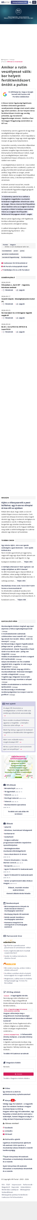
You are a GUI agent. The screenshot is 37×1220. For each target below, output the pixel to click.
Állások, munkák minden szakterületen (18, 889)
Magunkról (6, 1187)
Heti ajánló (11, 704)
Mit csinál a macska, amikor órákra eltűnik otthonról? (17, 969)
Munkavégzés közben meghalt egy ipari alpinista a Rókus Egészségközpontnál (17, 628)
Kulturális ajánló (12, 1139)
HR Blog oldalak (13, 992)
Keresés (6, 1067)
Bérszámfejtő (13, 788)
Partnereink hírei (14, 936)
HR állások (11, 785)
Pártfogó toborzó (15, 798)
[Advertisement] (18, 416)
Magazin (13, 245)
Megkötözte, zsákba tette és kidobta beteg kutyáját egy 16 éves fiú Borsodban (18, 981)
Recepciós (12, 866)
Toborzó (11, 795)
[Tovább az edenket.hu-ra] (18, 941)
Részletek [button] (9, 290)
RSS (3, 1184)
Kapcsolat (15, 1187)
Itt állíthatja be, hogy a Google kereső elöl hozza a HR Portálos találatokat (20, 94)
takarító (7, 827)
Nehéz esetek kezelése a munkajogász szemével (14, 918)
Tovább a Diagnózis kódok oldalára (16, 1078)
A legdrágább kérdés (19, 996)
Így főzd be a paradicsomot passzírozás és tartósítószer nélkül (17, 946)
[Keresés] (30, 2)
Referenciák (27, 1184)
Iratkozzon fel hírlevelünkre (12, 1197)
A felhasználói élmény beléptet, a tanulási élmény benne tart (17, 1036)
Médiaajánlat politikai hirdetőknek (15, 1195)
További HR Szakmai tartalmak (16, 1053)
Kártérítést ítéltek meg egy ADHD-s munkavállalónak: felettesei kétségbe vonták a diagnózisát (17, 671)
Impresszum (16, 1184)
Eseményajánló (8, 277)
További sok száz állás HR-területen (18, 812)
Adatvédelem (26, 1187)
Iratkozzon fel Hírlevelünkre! (15, 263)
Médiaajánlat (25, 1190)
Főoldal (5, 245)
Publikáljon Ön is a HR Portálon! (16, 270)
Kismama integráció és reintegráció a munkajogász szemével (15, 924)
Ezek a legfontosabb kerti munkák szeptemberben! (17, 952)
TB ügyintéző (13, 792)
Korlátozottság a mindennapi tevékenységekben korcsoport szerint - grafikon (17, 692)
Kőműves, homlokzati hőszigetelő (18, 830)
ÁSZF (8, 1184)
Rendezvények (12, 903)
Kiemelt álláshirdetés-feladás (18, 893)
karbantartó (9, 834)
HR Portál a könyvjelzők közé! (15, 266)
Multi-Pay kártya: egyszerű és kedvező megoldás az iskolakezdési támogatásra (18, 732)
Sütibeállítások (7, 1192)
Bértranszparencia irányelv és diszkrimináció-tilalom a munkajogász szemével (16, 908)
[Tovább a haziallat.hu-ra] (18, 964)
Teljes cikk (28, 562)
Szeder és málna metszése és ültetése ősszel (15, 957)
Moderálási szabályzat (10, 1190)
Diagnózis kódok (13, 1063)
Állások (9, 823)
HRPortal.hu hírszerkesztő (14, 61)
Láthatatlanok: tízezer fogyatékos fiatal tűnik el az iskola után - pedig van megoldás (17, 651)
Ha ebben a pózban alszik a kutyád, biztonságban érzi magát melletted (17, 974)
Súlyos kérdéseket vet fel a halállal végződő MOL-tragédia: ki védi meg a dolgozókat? (16, 664)
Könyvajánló (10, 1100)
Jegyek (22, 290)
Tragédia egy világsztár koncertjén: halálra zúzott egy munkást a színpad (16, 679)
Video (7, 1088)
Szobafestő (8, 837)
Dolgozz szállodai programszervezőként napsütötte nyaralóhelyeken (17, 842)
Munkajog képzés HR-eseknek (16, 914)
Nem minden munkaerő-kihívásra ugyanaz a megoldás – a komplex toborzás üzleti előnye (16, 722)
